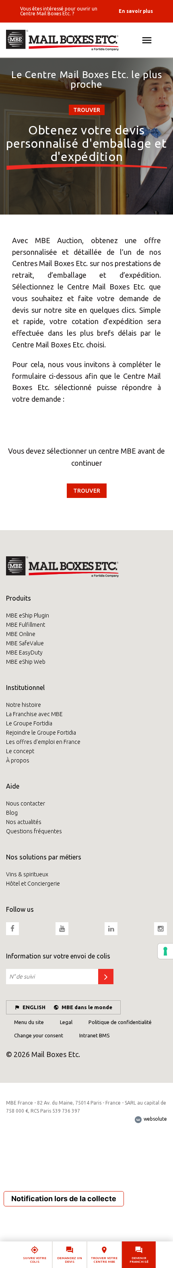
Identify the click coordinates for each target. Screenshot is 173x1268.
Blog (12, 813)
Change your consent (38, 1035)
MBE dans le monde (87, 1007)
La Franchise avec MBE (34, 714)
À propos (17, 760)
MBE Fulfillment (25, 625)
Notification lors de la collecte (63, 1198)
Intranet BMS (94, 1035)
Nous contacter (25, 803)
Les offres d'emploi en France (43, 742)
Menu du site (29, 1022)
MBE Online (20, 634)
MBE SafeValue (25, 643)
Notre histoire (23, 705)
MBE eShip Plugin (27, 615)
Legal (66, 1022)
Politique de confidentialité (120, 1022)
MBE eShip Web (25, 662)
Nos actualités (23, 822)
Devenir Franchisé (139, 1260)
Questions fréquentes (34, 831)
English (34, 1007)
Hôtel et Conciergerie (33, 883)
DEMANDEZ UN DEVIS (69, 1260)
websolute (154, 1118)
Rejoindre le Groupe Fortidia (41, 732)
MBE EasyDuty (24, 652)
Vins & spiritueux (27, 874)
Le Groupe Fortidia (29, 723)
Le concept (20, 751)
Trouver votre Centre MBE (104, 1260)
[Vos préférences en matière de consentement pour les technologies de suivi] (165, 951)
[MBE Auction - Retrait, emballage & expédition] (86, 40)
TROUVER (86, 110)
